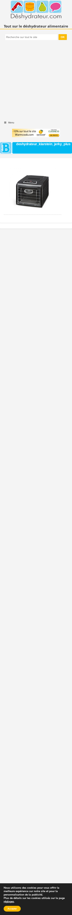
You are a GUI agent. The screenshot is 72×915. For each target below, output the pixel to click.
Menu (11, 122)
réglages (9, 901)
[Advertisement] (36, 79)
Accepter (12, 908)
